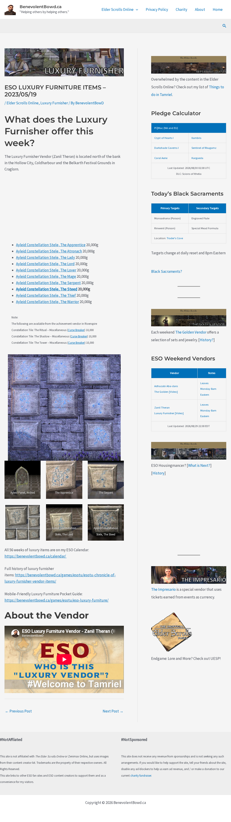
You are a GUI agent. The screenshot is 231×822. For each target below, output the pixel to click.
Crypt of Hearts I (163, 138)
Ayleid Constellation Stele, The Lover (46, 270)
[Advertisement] (64, 210)
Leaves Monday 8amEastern (208, 388)
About (200, 9)
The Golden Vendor (190, 332)
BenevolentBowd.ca (41, 6)
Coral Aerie (160, 158)
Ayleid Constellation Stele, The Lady (45, 257)
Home (218, 9)
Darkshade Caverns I (166, 147)
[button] (136, 9)
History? (206, 339)
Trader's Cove (175, 238)
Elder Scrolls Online (118, 9)
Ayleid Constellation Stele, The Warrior (47, 301)
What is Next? (199, 465)
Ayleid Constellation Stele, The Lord (45, 263)
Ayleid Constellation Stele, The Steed (46, 289)
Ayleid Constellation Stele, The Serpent (48, 282)
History (158, 473)
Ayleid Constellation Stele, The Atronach (49, 251)
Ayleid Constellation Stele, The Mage (46, 276)
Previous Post (18, 711)
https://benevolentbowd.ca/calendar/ (36, 556)
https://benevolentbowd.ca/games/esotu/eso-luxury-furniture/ (57, 600)
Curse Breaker (76, 330)
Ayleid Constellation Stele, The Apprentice (50, 244)
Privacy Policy (157, 9)
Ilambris (196, 138)
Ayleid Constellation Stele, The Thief (46, 295)
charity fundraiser (140, 776)
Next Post (113, 711)
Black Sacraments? (166, 271)
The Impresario (163, 589)
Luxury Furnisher (54, 102)
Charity (181, 9)
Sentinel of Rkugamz (204, 147)
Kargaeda (197, 158)
